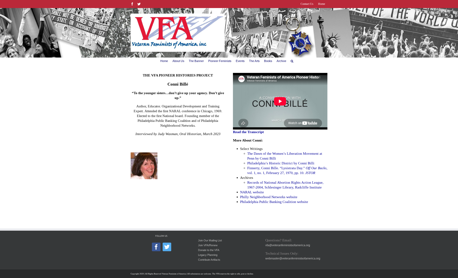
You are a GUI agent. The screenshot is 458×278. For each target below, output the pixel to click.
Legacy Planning (207, 255)
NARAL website (252, 192)
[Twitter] (167, 247)
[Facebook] (156, 247)
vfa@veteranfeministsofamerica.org (287, 245)
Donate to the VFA (208, 250)
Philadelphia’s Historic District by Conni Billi (280, 163)
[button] (292, 61)
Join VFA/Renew (208, 245)
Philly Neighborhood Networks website (268, 197)
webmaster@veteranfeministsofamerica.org (292, 258)
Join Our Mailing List (210, 240)
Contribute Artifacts (209, 259)
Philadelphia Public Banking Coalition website (274, 202)
